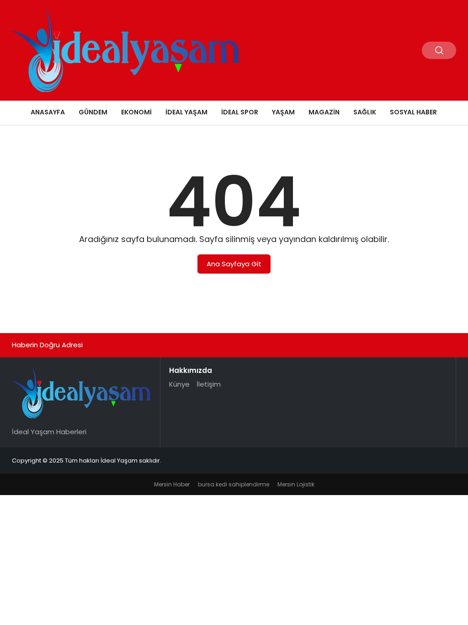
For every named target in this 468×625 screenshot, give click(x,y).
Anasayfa (48, 112)
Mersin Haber (172, 484)
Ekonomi (136, 112)
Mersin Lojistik (295, 484)
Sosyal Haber (413, 112)
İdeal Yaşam (186, 112)
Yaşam (283, 112)
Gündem (93, 112)
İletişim (209, 384)
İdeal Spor (239, 112)
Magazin (324, 112)
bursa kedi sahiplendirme (233, 484)
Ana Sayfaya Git (234, 264)
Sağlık (364, 112)
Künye (179, 384)
